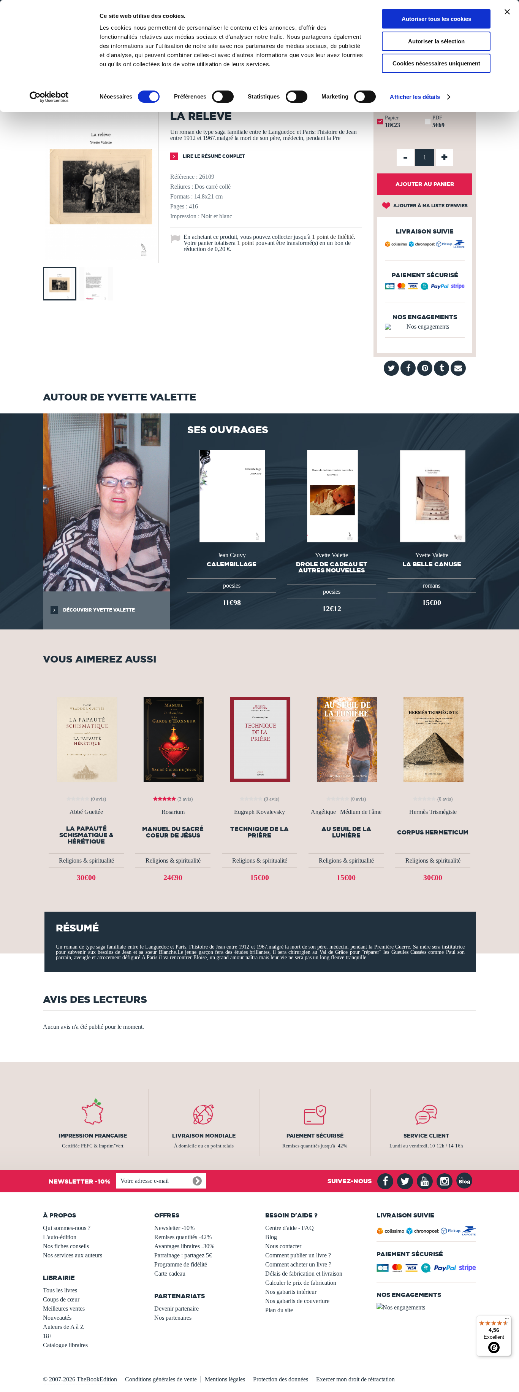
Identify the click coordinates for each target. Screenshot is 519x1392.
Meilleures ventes (64, 1308)
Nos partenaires (172, 1317)
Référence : (184, 176)
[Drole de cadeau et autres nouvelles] (331, 495)
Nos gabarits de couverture (297, 1301)
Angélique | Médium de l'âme (346, 812)
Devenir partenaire (176, 1308)
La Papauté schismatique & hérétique (86, 835)
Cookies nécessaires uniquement (436, 63)
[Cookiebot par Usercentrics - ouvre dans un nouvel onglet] (49, 97)
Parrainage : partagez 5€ (183, 1255)
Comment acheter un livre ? (298, 1264)
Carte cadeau (169, 1273)
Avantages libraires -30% (184, 1246)
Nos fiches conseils (66, 1246)
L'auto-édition (59, 1237)
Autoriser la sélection (436, 41)
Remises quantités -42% (183, 1237)
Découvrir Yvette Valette (98, 609)
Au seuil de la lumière (346, 832)
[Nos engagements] (425, 327)
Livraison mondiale (204, 1136)
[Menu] (506, 1320)
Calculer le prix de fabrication (300, 1282)
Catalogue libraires (65, 1345)
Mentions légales (225, 1379)
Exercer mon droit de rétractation (355, 1379)
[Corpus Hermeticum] (433, 739)
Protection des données (280, 1379)
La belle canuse (431, 564)
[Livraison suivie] (425, 245)
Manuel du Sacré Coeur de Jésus (173, 832)
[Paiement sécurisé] (425, 288)
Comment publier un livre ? (298, 1255)
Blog (271, 1237)
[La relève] (101, 257)
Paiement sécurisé (314, 1136)
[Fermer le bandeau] (507, 11)
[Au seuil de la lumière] (346, 739)
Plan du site (279, 1310)
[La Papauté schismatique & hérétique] (86, 739)
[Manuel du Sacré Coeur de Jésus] (173, 739)
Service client (426, 1136)
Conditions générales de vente (161, 1379)
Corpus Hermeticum (432, 832)
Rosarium (173, 812)
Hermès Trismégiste (433, 812)
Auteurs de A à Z (63, 1327)
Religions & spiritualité (86, 860)
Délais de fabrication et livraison (303, 1273)
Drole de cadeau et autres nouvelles (331, 567)
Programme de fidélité (180, 1264)
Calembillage (231, 564)
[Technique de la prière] (259, 739)
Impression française (93, 1136)
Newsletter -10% (174, 1228)
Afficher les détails (415, 97)
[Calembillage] (231, 495)
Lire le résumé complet (213, 156)
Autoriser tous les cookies (436, 19)
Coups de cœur (61, 1299)
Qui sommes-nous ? (66, 1228)
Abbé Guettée (86, 812)
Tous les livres (60, 1290)
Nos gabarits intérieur (290, 1292)
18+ (47, 1336)
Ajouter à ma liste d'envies (430, 205)
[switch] (223, 97)
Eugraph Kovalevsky (259, 812)
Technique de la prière (259, 832)
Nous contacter (283, 1246)
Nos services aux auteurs (72, 1255)
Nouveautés (57, 1317)
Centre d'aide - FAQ (289, 1228)
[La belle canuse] (431, 495)
